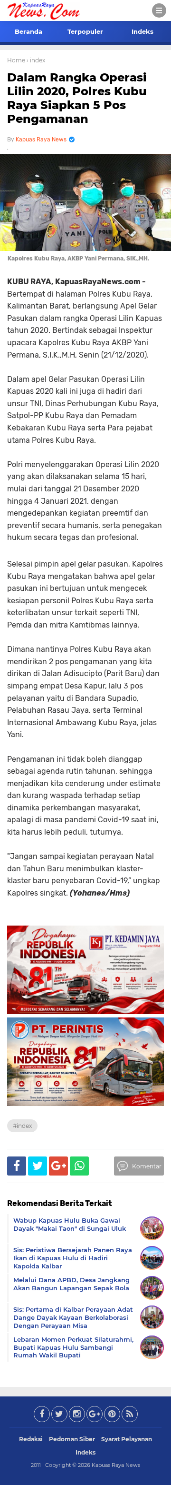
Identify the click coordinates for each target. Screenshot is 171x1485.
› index (36, 60)
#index (22, 1125)
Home (16, 60)
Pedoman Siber (72, 1439)
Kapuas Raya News (116, 1465)
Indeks (142, 31)
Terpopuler (85, 31)
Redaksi (31, 1439)
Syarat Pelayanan (126, 1439)
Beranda (28, 31)
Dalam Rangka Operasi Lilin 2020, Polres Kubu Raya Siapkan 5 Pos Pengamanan (77, 97)
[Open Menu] (159, 10)
